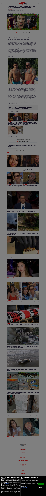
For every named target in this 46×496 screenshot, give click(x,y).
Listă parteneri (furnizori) (24, 487)
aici (6, 490)
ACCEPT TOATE (41, 483)
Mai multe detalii (7, 483)
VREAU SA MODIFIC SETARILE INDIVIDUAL (40, 487)
